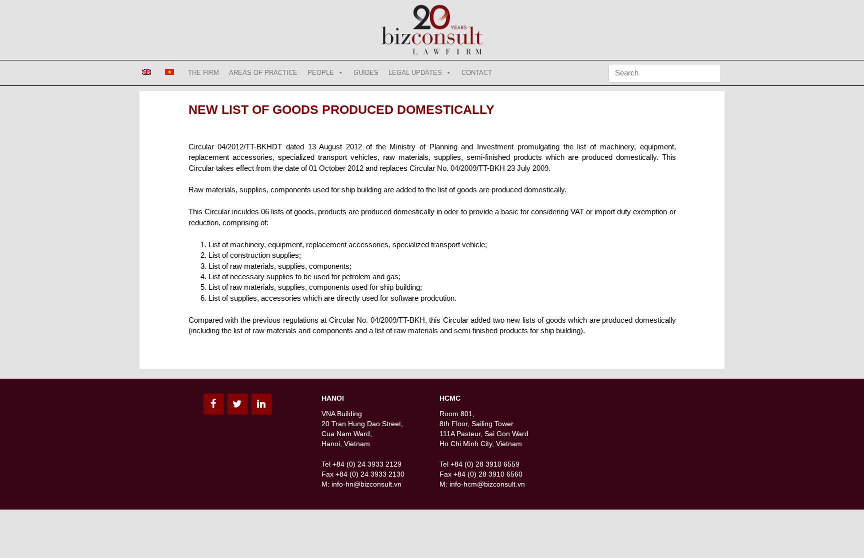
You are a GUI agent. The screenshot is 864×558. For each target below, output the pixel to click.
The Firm (203, 72)
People (321, 72)
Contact (477, 72)
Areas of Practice (263, 72)
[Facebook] (214, 404)
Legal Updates (415, 72)
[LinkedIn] (262, 404)
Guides (366, 72)
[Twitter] (238, 404)
